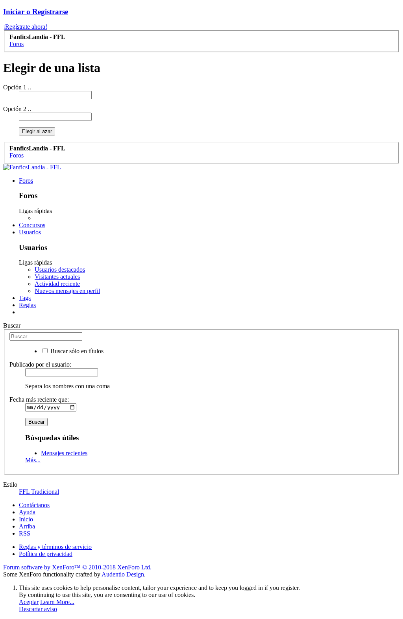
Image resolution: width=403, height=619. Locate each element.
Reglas (27, 305)
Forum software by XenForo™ (77, 567)
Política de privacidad (45, 553)
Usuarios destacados (60, 269)
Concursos (32, 225)
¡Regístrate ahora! (25, 26)
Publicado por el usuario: (40, 364)
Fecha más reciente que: (39, 399)
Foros (26, 180)
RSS (24, 533)
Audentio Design (123, 574)
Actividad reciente (57, 283)
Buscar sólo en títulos (76, 351)
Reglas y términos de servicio (55, 546)
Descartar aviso (38, 609)
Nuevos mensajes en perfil (67, 290)
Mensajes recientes (64, 453)
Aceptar (29, 602)
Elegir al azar (37, 131)
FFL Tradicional (39, 491)
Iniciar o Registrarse (35, 11)
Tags (25, 298)
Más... (33, 460)
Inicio (26, 519)
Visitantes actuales (57, 276)
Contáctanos (34, 505)
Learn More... (57, 602)
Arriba (27, 526)
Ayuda (27, 512)
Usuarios (30, 232)
